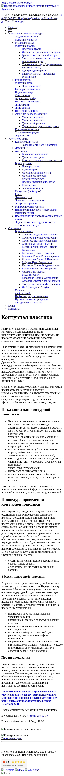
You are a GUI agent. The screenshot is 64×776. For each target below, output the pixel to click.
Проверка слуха (31, 166)
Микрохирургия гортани (29, 206)
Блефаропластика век (27, 89)
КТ (10, 30)
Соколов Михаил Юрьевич (37, 243)
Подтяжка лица (24, 92)
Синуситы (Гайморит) (28, 191)
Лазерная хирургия (26, 203)
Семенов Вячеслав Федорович (39, 237)
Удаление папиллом (33, 120)
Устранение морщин (27, 132)
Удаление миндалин (33, 157)
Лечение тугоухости (33, 178)
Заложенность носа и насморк (39, 144)
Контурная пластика (27, 129)
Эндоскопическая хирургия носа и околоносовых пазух (35, 224)
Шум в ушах (29, 185)
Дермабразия (22, 135)
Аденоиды (21, 150)
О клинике (14, 228)
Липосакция (22, 104)
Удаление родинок (32, 116)
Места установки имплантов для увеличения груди (41, 60)
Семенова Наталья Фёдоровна (39, 240)
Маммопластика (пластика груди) (25, 44)
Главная (12, 27)
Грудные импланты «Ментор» (39, 55)
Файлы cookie (23, 293)
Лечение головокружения (30, 200)
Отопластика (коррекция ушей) (25, 97)
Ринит (18, 194)
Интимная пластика (26, 110)
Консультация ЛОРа (26, 141)
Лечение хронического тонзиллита (42, 160)
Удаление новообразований (31, 113)
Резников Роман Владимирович (40, 256)
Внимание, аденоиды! (35, 154)
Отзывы (19, 290)
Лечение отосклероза (34, 175)
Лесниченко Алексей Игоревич (40, 259)
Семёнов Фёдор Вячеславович (39, 234)
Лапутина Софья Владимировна (40, 265)
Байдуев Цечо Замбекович (37, 262)
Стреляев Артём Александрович (41, 280)
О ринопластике (31, 86)
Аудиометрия (29, 169)
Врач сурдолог (23, 163)
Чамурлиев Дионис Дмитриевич (41, 283)
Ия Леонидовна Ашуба (35, 287)
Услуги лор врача (18, 138)
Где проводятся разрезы (35, 70)
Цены (11, 305)
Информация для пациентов (31, 296)
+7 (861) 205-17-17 (37, 715)
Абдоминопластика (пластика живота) (26, 38)
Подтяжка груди (31, 48)
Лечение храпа (23, 197)
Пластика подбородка (27, 101)
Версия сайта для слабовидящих (25, 744)
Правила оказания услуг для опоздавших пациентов (31, 301)
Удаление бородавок (34, 123)
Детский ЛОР (23, 147)
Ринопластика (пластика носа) (24, 81)
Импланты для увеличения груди (41, 52)
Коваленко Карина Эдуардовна (40, 277)
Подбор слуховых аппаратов (38, 181)
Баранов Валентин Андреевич (39, 268)
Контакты (14, 308)
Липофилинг (22, 107)
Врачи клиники (24, 231)
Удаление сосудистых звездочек (40, 126)
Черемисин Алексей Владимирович (33, 273)
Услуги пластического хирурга (26, 33)
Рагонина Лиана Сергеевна (38, 253)
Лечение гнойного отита (36, 172)
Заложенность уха (32, 188)
